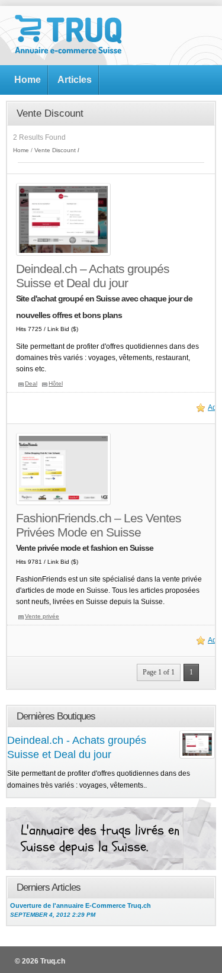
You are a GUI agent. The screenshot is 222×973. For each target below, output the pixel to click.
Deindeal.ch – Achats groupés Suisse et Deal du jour (92, 276)
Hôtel (56, 383)
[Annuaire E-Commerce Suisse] (68, 51)
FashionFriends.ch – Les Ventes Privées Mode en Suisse (98, 525)
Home (27, 80)
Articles (74, 80)
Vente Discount (55, 150)
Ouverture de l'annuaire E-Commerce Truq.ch (80, 910)
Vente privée (42, 616)
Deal (31, 383)
